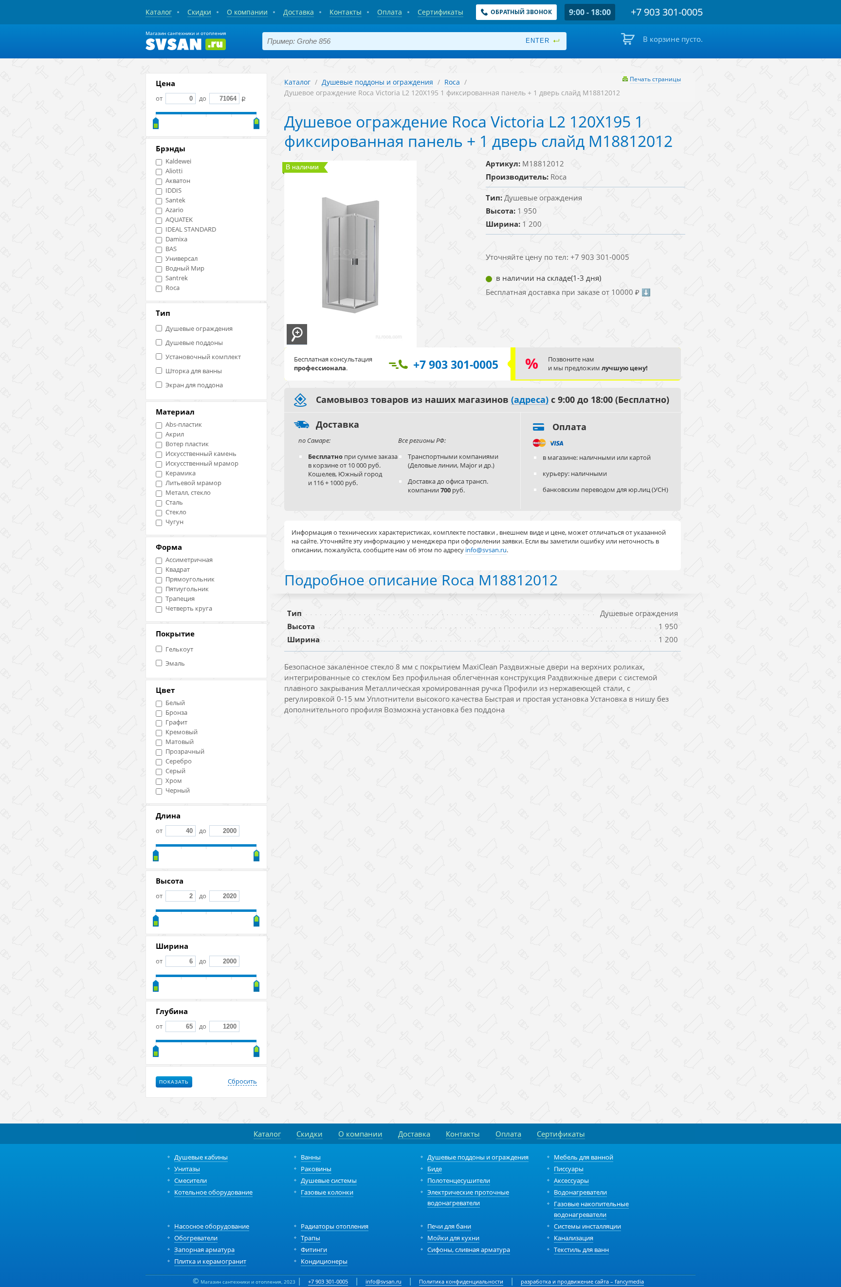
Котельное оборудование (213, 1192)
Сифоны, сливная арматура (468, 1249)
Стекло (175, 512)
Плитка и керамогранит (210, 1261)
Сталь (174, 502)
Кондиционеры (324, 1261)
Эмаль (175, 663)
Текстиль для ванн (581, 1249)
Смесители (190, 1180)
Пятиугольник (187, 589)
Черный (177, 790)
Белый (175, 703)
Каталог (297, 82)
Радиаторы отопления (334, 1226)
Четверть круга (188, 608)
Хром (173, 781)
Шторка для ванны (193, 371)
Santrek (176, 278)
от (160, 98)
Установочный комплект (203, 357)
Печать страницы (655, 79)
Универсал (181, 258)
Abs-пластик (183, 424)
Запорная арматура (204, 1249)
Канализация (573, 1237)
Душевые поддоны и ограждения (377, 82)
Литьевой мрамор (193, 483)
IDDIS (173, 190)
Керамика (180, 473)
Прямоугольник (190, 579)
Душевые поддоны (194, 343)
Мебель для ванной (583, 1157)
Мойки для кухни (453, 1237)
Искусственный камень (201, 454)
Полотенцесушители (458, 1180)
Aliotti (174, 171)
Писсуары (569, 1168)
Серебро (178, 761)
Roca (172, 288)
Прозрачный (184, 751)
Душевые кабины (201, 1157)
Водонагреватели (580, 1192)
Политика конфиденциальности (461, 1281)
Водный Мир (184, 268)
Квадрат (177, 569)
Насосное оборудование (211, 1226)
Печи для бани (449, 1226)
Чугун (174, 522)
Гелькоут (179, 649)
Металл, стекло (188, 492)
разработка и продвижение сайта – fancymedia (582, 1281)
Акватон (177, 181)
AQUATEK (179, 220)
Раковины (316, 1168)
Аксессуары (571, 1180)
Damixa (176, 239)
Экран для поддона (194, 385)
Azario (174, 210)
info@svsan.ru (384, 1281)
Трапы (310, 1237)
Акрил (174, 434)
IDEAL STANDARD (190, 229)
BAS (171, 249)
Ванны (311, 1157)
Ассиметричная (189, 560)
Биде (434, 1168)
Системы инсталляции (587, 1226)
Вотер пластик (187, 444)
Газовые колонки (327, 1192)
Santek (175, 200)
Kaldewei (178, 161)
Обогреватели (196, 1237)
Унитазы (187, 1168)
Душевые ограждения (199, 329)
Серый (175, 771)
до (203, 98)
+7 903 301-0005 (328, 1281)
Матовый (179, 742)
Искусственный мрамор (201, 463)
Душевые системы (329, 1180)
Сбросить (242, 1082)
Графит (176, 722)
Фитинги (314, 1249)
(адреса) (529, 400)
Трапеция (180, 599)
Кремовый (181, 732)
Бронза (176, 712)
